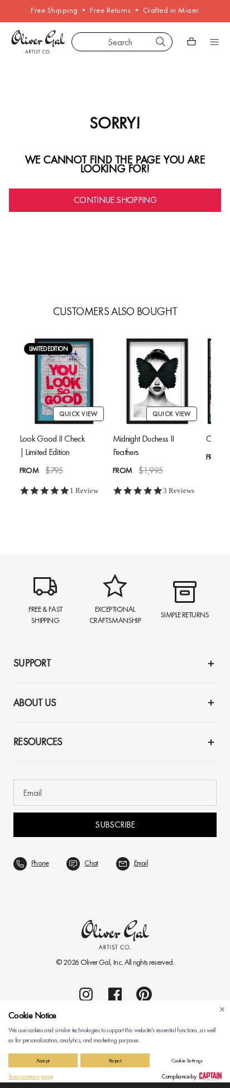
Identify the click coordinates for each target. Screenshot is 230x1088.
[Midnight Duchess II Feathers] (157, 381)
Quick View (78, 413)
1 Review (84, 490)
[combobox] (122, 42)
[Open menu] (214, 41)
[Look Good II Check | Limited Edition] (64, 381)
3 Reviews (178, 490)
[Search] (160, 41)
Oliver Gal (95, 962)
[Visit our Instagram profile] (86, 994)
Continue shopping (115, 200)
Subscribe (115, 824)
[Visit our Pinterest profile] (144, 994)
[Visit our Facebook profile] (115, 994)
